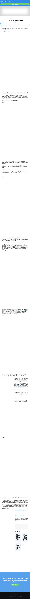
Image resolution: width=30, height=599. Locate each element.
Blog (9, 596)
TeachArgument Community (21, 510)
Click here (16, 515)
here (20, 385)
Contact (12, 596)
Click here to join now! (8, 29)
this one (21, 310)
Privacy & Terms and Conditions (17, 596)
